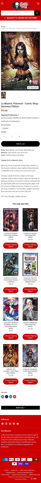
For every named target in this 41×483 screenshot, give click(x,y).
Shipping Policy (10, 472)
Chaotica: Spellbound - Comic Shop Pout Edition (30, 324)
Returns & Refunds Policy (25, 472)
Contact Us (14, 470)
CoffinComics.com (34, 474)
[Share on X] (6, 396)
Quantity (3, 132)
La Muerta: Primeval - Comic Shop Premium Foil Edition (11, 280)
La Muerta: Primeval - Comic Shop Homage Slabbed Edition (30, 280)
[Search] (37, 13)
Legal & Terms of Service (19, 474)
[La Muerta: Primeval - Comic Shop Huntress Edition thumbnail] (3, 95)
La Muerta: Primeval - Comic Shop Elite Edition (30, 235)
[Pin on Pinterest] (14, 396)
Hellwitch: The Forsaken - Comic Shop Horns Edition (10, 371)
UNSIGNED (7, 125)
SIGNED (5, 128)
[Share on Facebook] (2, 396)
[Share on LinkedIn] (10, 396)
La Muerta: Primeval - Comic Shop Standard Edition (11, 235)
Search (6, 470)
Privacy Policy (5, 474)
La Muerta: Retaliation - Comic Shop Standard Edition (30, 371)
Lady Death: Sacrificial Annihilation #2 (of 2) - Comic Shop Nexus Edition (11, 325)
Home (3, 27)
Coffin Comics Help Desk (27, 470)
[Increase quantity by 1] (19, 136)
